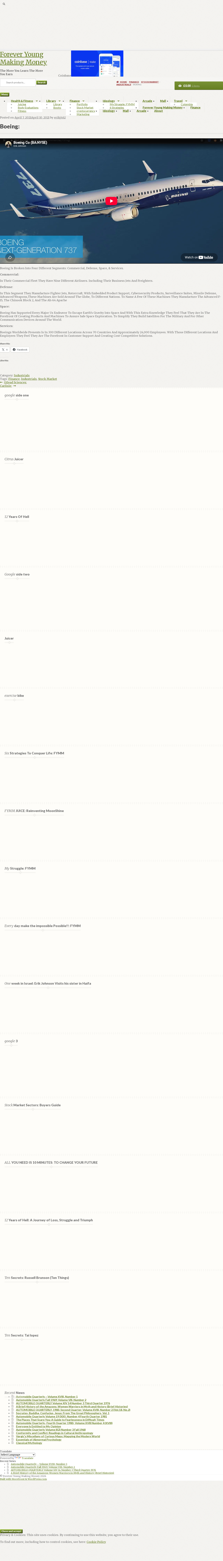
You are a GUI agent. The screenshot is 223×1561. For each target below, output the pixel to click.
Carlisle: (6, 386)
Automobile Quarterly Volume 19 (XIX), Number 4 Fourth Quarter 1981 (61, 1416)
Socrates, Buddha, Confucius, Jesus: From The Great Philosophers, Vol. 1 (62, 1413)
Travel (178, 101)
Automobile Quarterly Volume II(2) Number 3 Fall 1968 (51, 1429)
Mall (163, 101)
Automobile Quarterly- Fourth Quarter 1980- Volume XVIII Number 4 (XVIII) (64, 1423)
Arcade (147, 101)
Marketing (83, 114)
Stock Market (85, 107)
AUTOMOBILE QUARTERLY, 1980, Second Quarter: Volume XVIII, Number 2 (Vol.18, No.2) (73, 1409)
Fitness (22, 110)
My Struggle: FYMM (122, 104)
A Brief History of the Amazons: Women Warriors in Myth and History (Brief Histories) (72, 1406)
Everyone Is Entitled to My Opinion (38, 1426)
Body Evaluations (28, 107)
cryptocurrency (86, 110)
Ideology (109, 101)
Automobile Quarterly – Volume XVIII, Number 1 (47, 1396)
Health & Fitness (22, 101)
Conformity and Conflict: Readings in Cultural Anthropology (54, 1432)
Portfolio (82, 104)
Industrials (123, 84)
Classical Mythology (29, 1442)
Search (41, 82)
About (158, 110)
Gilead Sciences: (15, 382)
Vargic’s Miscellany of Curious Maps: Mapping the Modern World (58, 1436)
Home (123, 82)
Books (57, 107)
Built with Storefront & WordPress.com (23, 1479)
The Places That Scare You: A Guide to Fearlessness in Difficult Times (60, 1419)
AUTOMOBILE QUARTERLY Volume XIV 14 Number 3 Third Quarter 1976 (63, 1403)
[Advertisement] (104, 24)
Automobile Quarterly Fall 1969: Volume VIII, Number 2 (51, 1399)
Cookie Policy (96, 1542)
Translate (27, 1458)
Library (51, 101)
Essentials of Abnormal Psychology (38, 1439)
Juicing (22, 104)
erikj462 (60, 117)
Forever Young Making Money (23, 58)
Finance (75, 101)
